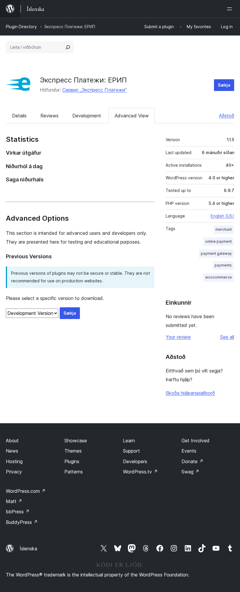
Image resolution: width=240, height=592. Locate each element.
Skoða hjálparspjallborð (190, 393)
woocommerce (218, 277)
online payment (218, 241)
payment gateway (216, 253)
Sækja (224, 84)
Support (131, 451)
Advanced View (132, 116)
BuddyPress (22, 522)
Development (86, 116)
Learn (129, 440)
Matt (14, 501)
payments (223, 265)
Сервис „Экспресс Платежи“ (94, 90)
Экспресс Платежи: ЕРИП (83, 80)
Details (19, 116)
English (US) (222, 215)
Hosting (14, 461)
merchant (223, 229)
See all (227, 337)
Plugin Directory (21, 26)
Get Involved (195, 440)
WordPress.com (26, 491)
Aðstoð (226, 116)
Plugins (71, 461)
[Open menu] (230, 9)
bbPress (18, 512)
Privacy (14, 472)
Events (188, 451)
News (12, 451)
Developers (135, 461)
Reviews (49, 116)
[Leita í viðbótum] (68, 47)
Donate (192, 461)
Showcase (75, 440)
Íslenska (28, 548)
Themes (73, 451)
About (12, 440)
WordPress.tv (140, 472)
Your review (178, 337)
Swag (190, 472)
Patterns (73, 472)
